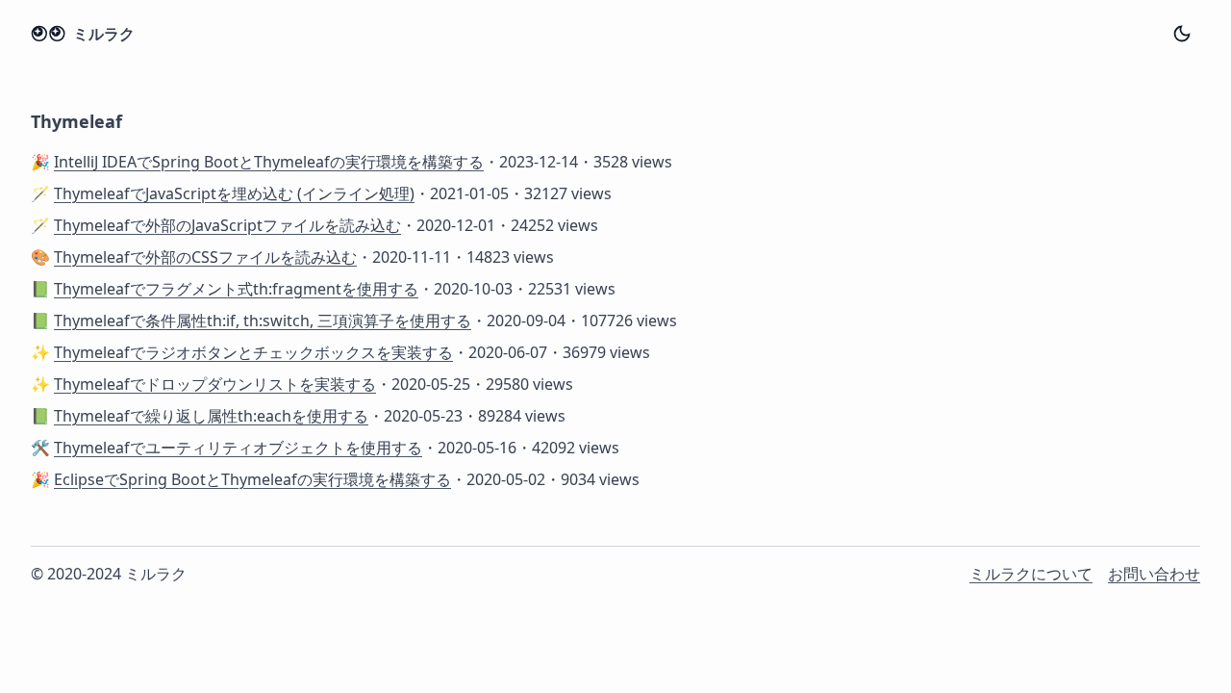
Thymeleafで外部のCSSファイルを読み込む (205, 257)
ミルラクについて (1031, 573)
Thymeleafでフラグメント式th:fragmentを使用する (236, 288)
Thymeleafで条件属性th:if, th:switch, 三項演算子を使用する (262, 320)
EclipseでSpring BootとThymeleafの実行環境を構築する (252, 479)
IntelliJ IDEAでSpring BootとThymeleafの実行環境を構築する (269, 161)
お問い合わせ (1154, 573)
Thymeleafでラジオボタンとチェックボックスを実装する (253, 352)
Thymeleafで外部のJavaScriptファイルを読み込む (227, 225)
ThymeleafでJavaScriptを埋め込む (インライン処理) (234, 193)
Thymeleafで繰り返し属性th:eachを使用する (211, 415)
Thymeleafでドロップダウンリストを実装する (215, 384)
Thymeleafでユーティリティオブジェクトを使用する (238, 447)
